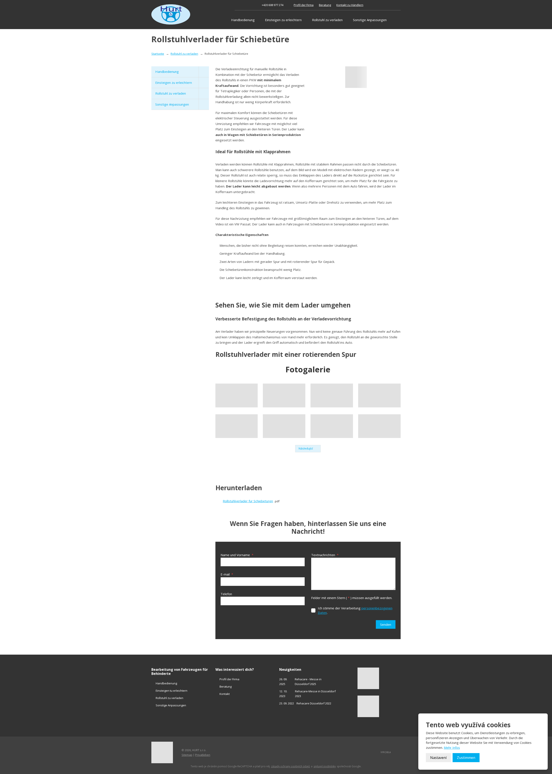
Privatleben (202, 755)
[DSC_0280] (356, 77)
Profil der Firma (304, 5)
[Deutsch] (388, 5)
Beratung (325, 5)
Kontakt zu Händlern (349, 5)
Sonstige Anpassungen (370, 20)
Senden (385, 624)
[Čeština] (379, 5)
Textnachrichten (325, 555)
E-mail (227, 574)
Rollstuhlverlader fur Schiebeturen (248, 501)
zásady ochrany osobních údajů (290, 766)
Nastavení (438, 757)
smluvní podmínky (325, 766)
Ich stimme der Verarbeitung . (355, 610)
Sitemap (187, 755)
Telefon (226, 594)
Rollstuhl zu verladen (327, 20)
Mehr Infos (452, 747)
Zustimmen (466, 757)
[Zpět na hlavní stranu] (170, 14)
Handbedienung (243, 20)
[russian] (393, 5)
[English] (383, 5)
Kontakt (225, 694)
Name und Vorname (237, 555)
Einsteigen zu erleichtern (283, 20)
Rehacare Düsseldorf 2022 (313, 703)
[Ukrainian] (398, 5)
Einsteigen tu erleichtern (171, 691)
